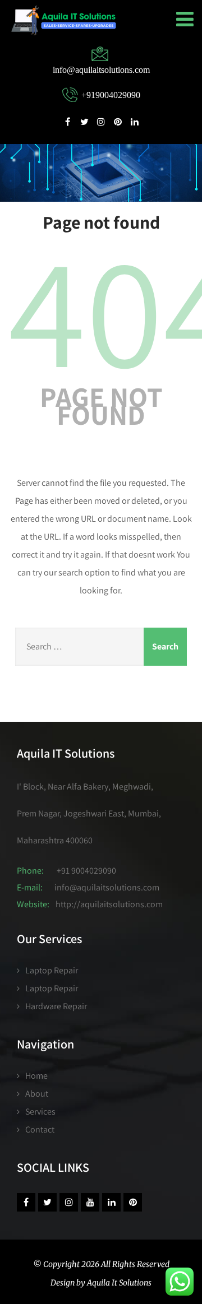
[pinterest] (117, 121)
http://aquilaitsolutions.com (109, 904)
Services (40, 1111)
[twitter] (84, 121)
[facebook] (67, 121)
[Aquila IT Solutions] (63, 20)
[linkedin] (134, 121)
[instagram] (101, 121)
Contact (39, 1129)
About (36, 1093)
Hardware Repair (56, 1006)
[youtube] (90, 1202)
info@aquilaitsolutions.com (106, 887)
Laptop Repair (51, 970)
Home (36, 1076)
